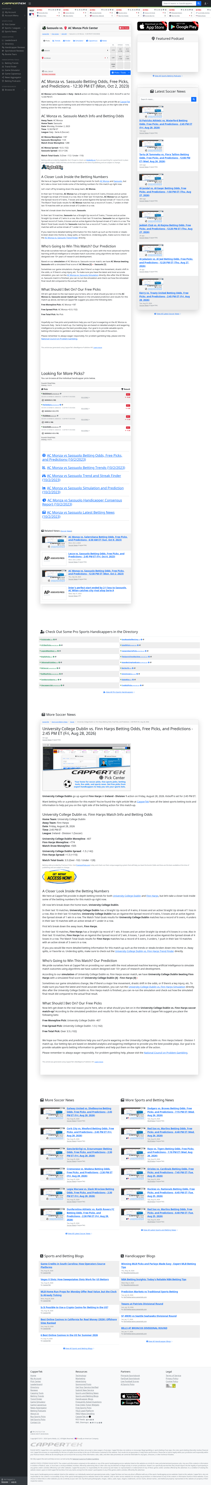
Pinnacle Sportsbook (130, 1375)
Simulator (79, 41)
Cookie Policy (172, 1381)
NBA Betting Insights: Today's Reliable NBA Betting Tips (153, 1279)
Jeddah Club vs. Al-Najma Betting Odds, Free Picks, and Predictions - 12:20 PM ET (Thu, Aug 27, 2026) (165, 229)
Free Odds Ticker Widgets (87, 1405)
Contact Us (35, 1422)
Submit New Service (85, 1390)
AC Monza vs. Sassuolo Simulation (82, 275)
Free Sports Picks (83, 1407)
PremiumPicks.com (83, 865)
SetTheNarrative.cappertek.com (135, 1297)
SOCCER (64, 34)
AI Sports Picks (127, 1384)
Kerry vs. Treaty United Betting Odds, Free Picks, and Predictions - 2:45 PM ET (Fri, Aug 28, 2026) (164, 296)
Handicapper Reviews (15, 47)
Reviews (34, 1390)
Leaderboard (11, 40)
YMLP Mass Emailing (85, 1413)
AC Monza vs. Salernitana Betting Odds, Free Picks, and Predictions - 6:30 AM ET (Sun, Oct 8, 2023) (98, 538)
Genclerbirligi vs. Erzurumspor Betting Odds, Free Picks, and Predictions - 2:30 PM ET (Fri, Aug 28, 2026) (89, 1152)
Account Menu (11, 15)
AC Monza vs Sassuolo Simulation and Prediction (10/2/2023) (83, 490)
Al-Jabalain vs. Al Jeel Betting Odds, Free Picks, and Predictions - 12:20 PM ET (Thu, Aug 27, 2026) (166, 262)
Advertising (81, 1381)
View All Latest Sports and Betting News (159, 1230)
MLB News (151, 1121)
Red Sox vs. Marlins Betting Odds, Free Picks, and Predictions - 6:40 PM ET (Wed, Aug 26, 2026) (171, 1132)
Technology (81, 1375)
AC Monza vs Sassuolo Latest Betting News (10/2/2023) (78, 514)
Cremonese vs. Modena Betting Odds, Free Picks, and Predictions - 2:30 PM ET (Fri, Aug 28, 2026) (89, 1172)
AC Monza (104, 181)
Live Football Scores (130, 1381)
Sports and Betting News (60, 722)
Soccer (72, 722)
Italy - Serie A (48, 71)
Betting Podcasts (13, 81)
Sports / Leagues (12, 28)
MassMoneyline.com (131, 1273)
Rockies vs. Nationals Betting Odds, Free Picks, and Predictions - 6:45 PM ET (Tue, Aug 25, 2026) (171, 1192)
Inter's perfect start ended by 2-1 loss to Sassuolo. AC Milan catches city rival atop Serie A (97, 589)
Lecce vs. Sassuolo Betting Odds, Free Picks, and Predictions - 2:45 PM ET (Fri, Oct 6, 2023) (96, 555)
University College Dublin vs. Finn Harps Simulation (157, 986)
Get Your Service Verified (87, 1387)
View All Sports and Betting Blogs (79, 1348)
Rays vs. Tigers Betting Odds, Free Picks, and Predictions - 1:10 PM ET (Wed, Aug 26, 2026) (170, 1152)
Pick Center (10, 24)
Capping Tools (36, 1393)
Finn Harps (152, 895)
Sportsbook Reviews (14, 50)
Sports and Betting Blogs (87, 1396)
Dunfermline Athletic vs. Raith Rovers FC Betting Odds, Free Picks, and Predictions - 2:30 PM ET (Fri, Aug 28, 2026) (90, 1214)
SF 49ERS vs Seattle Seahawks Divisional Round (149, 1316)
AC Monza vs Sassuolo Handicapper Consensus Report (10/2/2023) (82, 502)
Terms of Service (173, 1375)
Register (4, 1482)
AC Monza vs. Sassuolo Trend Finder (61, 237)
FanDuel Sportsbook (130, 1378)
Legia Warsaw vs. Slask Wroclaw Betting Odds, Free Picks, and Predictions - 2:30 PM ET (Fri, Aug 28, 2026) (90, 1192)
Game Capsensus (13, 73)
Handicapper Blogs (84, 1399)
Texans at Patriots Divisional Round (142, 1303)
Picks (48, 41)
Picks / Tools (120, 72)
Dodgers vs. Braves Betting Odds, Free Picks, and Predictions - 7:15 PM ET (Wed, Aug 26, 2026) (171, 1112)
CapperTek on (82, 1416)
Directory (9, 43)
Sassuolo (118, 181)
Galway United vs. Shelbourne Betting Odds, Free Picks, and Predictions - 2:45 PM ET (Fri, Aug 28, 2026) (89, 1112)
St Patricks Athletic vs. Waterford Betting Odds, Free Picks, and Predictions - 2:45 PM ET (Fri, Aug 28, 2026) (165, 124)
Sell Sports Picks (37, 1419)
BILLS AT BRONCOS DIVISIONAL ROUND (144, 1328)
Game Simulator (12, 70)
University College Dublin (127, 895)
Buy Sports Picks (38, 1416)
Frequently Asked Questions (89, 1402)
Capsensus (93, 41)
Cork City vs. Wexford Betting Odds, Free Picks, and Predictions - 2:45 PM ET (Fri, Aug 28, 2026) (90, 1132)
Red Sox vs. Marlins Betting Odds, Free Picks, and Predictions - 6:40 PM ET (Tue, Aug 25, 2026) (170, 1213)
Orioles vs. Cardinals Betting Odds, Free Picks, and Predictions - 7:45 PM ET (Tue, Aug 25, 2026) (170, 1172)
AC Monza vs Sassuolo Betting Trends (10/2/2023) (86, 467)
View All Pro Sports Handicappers (119, 692)
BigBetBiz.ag (90, 160)
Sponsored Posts (83, 1384)
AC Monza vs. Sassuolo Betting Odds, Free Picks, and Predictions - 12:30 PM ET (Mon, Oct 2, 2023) (96, 572)
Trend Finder (11, 66)
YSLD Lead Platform (85, 1410)
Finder (67, 41)
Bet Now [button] (125, 28)
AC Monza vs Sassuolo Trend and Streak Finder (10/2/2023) (81, 477)
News (104, 41)
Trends (57, 41)
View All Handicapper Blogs (159, 1341)
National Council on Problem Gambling (59, 338)
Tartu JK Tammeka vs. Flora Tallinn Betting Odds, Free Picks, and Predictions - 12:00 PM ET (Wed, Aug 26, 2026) (164, 158)
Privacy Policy (172, 1378)
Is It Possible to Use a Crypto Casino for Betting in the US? (74, 1307)
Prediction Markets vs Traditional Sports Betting (149, 1291)
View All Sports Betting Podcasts (168, 76)
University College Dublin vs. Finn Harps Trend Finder (144, 951)
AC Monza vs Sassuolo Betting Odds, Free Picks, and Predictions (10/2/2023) (82, 457)
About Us (34, 1413)
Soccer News (66, 531)
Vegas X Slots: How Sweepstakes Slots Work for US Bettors (75, 1279)
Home (33, 1375)
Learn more (98, 347)
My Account (10, 12)
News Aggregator (13, 77)
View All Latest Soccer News (79, 1233)
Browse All (10, 89)
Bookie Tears (11, 54)
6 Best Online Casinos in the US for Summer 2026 (69, 1335)
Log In (13, 1482)
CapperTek (45, 34)
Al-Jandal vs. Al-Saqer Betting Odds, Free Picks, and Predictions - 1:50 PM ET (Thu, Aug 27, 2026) (165, 192)
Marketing (80, 1378)
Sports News (11, 31)
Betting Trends (11, 63)
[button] (206, 3)
